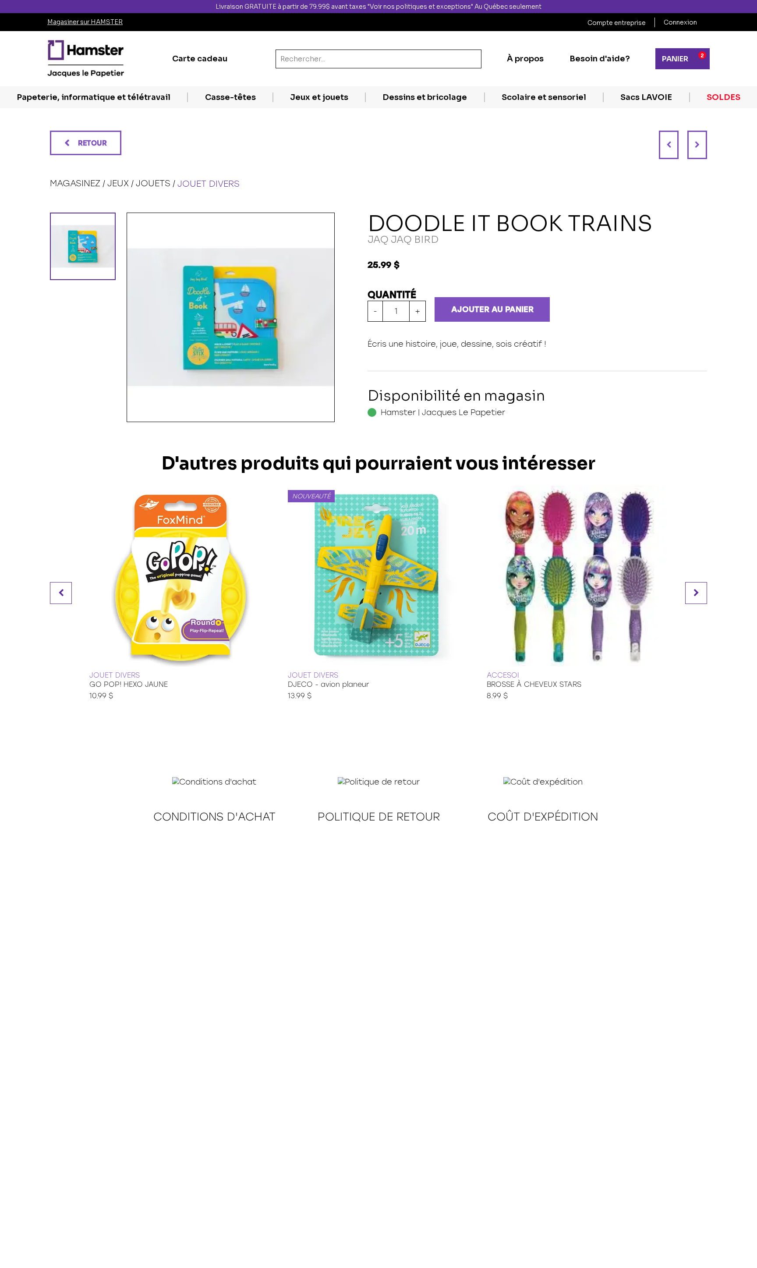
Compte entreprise (616, 23)
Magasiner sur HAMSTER (85, 22)
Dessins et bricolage (424, 97)
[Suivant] (697, 145)
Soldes (723, 97)
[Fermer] (749, 6)
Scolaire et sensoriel (544, 97)
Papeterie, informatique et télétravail (93, 97)
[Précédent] (669, 145)
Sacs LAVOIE (646, 97)
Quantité (392, 295)
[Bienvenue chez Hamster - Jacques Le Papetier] (85, 59)
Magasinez (75, 183)
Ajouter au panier (492, 309)
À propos (525, 59)
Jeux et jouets (319, 97)
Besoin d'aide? (600, 59)
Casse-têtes (230, 97)
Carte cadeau (199, 59)
